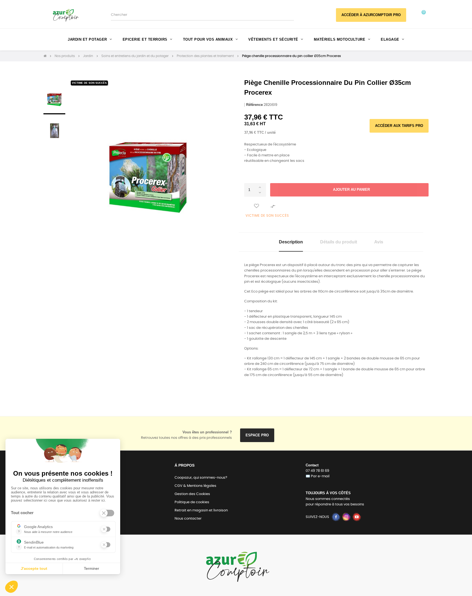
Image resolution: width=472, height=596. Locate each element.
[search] (289, 15)
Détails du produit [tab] (338, 242)
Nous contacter (188, 518)
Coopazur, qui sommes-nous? (201, 477)
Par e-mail (320, 476)
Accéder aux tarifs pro (399, 126)
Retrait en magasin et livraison (201, 510)
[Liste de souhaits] (256, 206)
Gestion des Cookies (192, 494)
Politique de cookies (192, 502)
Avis (378, 242)
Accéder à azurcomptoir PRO (371, 15)
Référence (254, 104)
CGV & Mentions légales (195, 486)
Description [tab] (291, 242)
